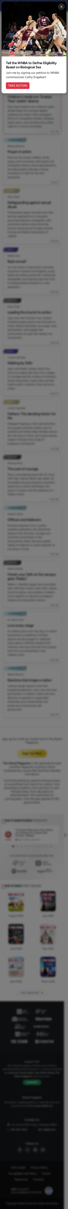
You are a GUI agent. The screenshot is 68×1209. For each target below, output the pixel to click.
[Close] (61, 7)
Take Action (17, 85)
